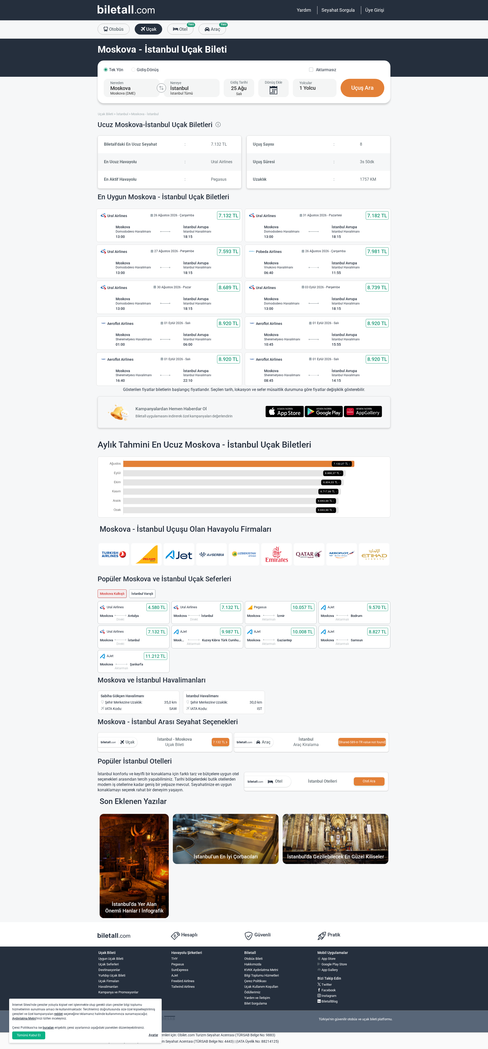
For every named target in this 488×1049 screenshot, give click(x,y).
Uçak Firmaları (108, 981)
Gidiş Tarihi (239, 82)
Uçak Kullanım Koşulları (261, 987)
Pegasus (177, 964)
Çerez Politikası (255, 981)
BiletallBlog (329, 1001)
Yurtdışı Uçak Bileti (111, 975)
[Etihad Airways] (374, 554)
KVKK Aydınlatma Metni (261, 970)
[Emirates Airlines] (276, 554)
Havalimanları (108, 987)
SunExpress (179, 970)
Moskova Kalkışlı (112, 594)
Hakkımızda (252, 964)
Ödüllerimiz (252, 992)
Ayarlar (153, 1035)
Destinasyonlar (109, 970)
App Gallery (329, 970)
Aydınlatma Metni (24, 1018)
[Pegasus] (146, 554)
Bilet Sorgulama (255, 1003)
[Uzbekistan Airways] (244, 554)
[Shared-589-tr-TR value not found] (362, 742)
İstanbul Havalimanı (202, 696)
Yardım (304, 10)
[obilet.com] (126, 14)
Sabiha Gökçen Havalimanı (122, 696)
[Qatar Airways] (309, 554)
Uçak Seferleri (108, 964)
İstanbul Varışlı (142, 594)
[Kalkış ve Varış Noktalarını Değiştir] (161, 88)
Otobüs (116, 29)
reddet (58, 1014)
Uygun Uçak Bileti (110, 959)
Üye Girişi (374, 10)
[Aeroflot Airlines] (341, 554)
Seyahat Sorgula (338, 10)
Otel (185, 28)
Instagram (328, 996)
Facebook (328, 990)
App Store (328, 959)
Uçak (150, 29)
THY (174, 959)
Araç (218, 28)
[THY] (114, 554)
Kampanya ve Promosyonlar (118, 992)
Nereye (175, 83)
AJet (174, 975)
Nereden (117, 83)
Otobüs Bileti (253, 959)
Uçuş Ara (362, 88)
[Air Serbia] (211, 554)
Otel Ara (369, 781)
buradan (48, 1027)
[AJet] (179, 554)
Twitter (326, 984)
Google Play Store (334, 964)
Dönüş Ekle (273, 82)
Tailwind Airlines (183, 987)
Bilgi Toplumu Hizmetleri (261, 975)
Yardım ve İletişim (257, 998)
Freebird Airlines (182, 981)
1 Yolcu (307, 88)
